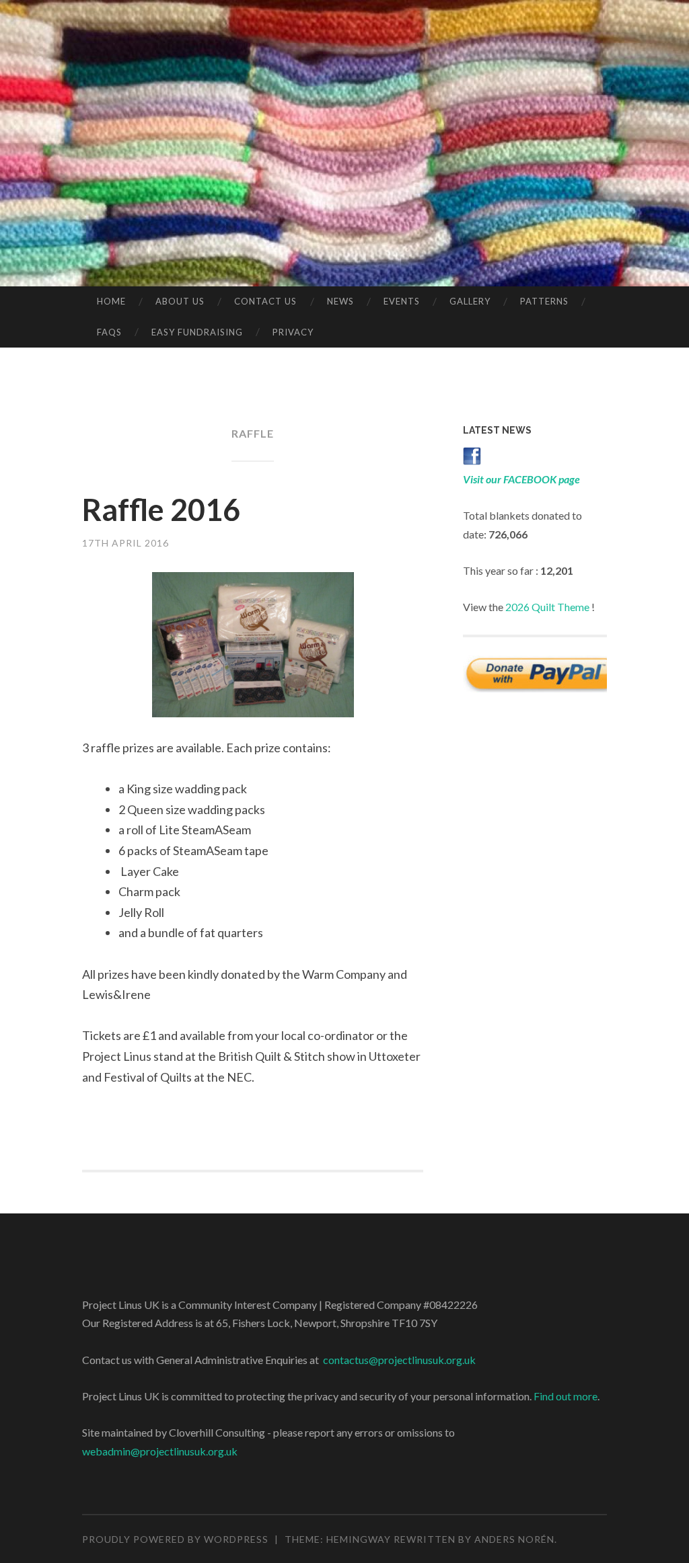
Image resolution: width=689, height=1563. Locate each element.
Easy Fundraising (197, 332)
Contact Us (265, 301)
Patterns (544, 301)
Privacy (293, 332)
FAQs (109, 332)
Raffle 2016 (161, 509)
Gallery (470, 301)
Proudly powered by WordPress (175, 1539)
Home (111, 301)
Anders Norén (514, 1539)
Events (402, 301)
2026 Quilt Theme (547, 606)
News (340, 301)
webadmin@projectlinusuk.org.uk (160, 1451)
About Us (180, 301)
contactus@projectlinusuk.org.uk (399, 1359)
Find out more (565, 1396)
